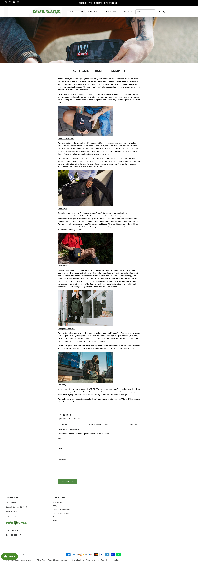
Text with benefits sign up (62, 517)
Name (60, 438)
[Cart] (164, 11)
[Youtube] (15, 535)
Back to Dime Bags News (99, 424)
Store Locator (117, 560)
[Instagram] (11, 535)
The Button (62, 266)
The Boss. (132, 161)
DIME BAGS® (15, 560)
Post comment (67, 481)
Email (60, 449)
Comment (62, 460)
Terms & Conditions (78, 560)
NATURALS (72, 12)
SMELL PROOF (94, 12)
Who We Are (57, 502)
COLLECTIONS (126, 12)
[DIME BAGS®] (47, 12)
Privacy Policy (41, 560)
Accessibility (65, 560)
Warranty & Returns (92, 560)
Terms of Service (53, 560)
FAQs (55, 506)
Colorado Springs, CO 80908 (16, 507)
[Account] (159, 11)
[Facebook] (7, 535)
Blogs (55, 520)
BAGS (82, 12)
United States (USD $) (184, 3)
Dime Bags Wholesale (61, 510)
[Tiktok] (19, 535)
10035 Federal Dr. (12, 502)
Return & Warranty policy (62, 513)
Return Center (105, 560)
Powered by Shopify (26, 560)
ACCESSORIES (110, 12)
